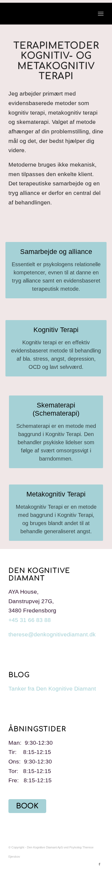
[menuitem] (101, 13)
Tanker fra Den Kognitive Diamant (52, 688)
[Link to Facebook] (99, 864)
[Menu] (101, 13)
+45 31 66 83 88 (29, 620)
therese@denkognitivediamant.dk (52, 634)
